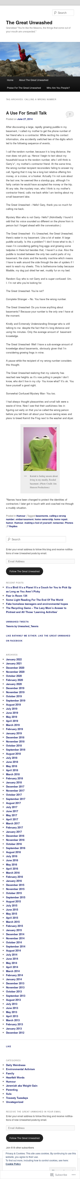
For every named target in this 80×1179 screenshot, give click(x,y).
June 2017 (12, 811)
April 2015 (12, 917)
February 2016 (14, 877)
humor (9, 522)
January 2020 (14, 684)
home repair (61, 519)
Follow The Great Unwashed (25, 571)
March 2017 (13, 823)
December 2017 (15, 786)
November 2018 (15, 741)
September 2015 (15, 897)
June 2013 (12, 1008)
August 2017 (13, 803)
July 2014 (11, 954)
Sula (8, 1094)
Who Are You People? (58, 87)
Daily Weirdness (15, 1065)
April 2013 (12, 1016)
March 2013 (13, 1020)
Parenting (12, 1089)
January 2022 (14, 659)
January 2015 (14, 930)
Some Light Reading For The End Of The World (34, 600)
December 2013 (15, 983)
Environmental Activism (20, 1069)
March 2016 (13, 872)
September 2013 (15, 996)
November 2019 (15, 692)
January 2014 (14, 979)
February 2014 (14, 975)
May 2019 (11, 717)
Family (10, 1073)
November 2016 (15, 840)
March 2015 (13, 922)
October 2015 (14, 893)
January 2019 (14, 733)
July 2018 (11, 758)
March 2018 (13, 774)
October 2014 (14, 942)
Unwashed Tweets (17, 621)
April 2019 (12, 721)
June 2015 (12, 909)
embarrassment (25, 519)
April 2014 (12, 967)
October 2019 (14, 696)
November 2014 (15, 938)
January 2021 (14, 663)
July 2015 (11, 905)
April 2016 (12, 868)
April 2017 (12, 819)
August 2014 (13, 950)
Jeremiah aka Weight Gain (21, 1085)
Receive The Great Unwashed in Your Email (33, 1111)
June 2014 (12, 958)
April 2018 (12, 770)
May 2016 (11, 864)
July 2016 (11, 856)
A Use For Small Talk (26, 113)
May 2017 (11, 815)
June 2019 (12, 713)
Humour (21, 515)
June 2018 (12, 762)
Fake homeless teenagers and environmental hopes (37, 604)
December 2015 (15, 885)
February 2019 (14, 729)
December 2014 (15, 934)
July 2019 (11, 708)
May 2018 (11, 766)
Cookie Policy (13, 1164)
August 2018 (13, 753)
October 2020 (14, 676)
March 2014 (13, 971)
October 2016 (14, 844)
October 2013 (14, 991)
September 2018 (15, 749)
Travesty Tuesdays (17, 1098)
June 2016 (12, 860)
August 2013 (13, 1000)
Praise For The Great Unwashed (24, 87)
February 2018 (14, 778)
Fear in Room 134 (16, 595)
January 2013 (14, 1028)
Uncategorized (14, 1102)
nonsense (58, 522)
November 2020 (15, 672)
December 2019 (15, 688)
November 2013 (15, 987)
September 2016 (15, 848)
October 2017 (14, 794)
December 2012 (15, 1032)
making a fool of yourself (38, 522)
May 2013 (11, 1012)
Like (8, 1046)
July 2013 (11, 1004)
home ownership (44, 519)
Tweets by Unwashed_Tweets (22, 626)
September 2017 (15, 799)
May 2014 (11, 963)
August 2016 (13, 852)
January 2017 (14, 831)
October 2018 (14, 745)
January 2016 (14, 881)
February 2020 (14, 680)
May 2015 (11, 913)
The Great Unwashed (29, 22)
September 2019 (15, 700)
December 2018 (15, 737)
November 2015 (15, 889)
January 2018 (14, 782)
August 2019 (13, 704)
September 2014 (15, 946)
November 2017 (15, 790)
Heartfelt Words (15, 1077)
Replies (12, 526)
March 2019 (13, 725)
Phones (69, 522)
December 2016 (15, 836)
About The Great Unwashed (33, 80)
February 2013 (14, 1024)
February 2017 (14, 827)
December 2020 (15, 667)
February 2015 (14, 926)
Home (10, 80)
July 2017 (11, 807)
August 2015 (13, 901)
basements (42, 515)
